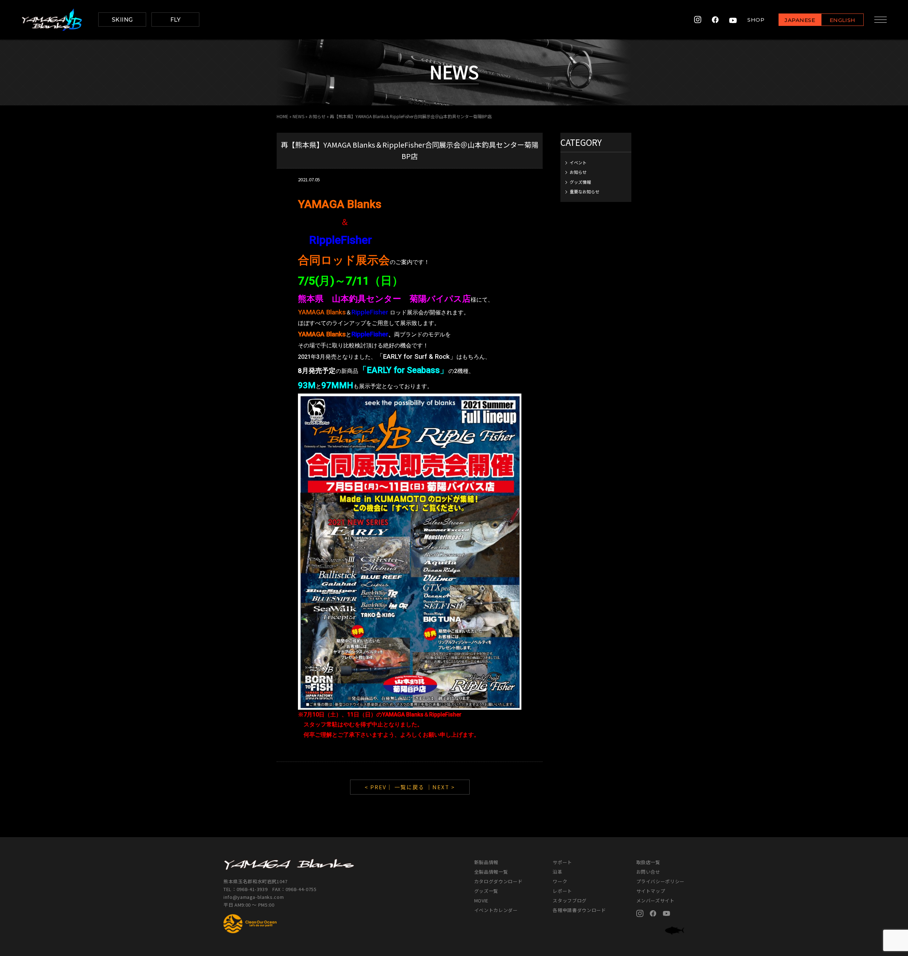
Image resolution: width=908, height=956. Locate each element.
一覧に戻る (409, 787)
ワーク (560, 881)
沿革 (557, 871)
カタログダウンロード (498, 881)
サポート (562, 862)
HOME (282, 116)
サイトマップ (650, 891)
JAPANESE (800, 20)
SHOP (755, 19)
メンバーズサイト (655, 900)
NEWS (298, 116)
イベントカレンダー (496, 910)
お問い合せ (648, 871)
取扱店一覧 (648, 862)
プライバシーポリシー (660, 881)
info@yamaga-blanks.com (253, 897)
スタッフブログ (570, 900)
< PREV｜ (379, 787)
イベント (578, 162)
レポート (562, 891)
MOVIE (481, 900)
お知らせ (317, 116)
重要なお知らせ (584, 191)
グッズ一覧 (486, 891)
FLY (175, 19)
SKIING (122, 19)
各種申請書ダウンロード (579, 910)
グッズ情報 (580, 182)
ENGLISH (843, 20)
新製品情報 (486, 862)
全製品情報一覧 (491, 871)
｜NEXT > (440, 787)
